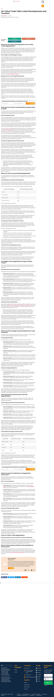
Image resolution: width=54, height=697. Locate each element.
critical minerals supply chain (8, 129)
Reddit (25, 577)
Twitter (11, 577)
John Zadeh (4, 15)
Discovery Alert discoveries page (16, 552)
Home (2, 8)
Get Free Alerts (30, 103)
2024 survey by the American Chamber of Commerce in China (19, 305)
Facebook (5, 577)
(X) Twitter (27, 570)
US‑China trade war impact (13, 74)
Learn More (11, 568)
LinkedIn (33, 570)
